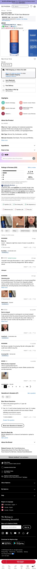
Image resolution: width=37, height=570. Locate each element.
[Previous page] (1, 386)
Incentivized (7, 226)
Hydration (18, 19)
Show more (4, 140)
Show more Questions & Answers (13, 425)
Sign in (7, 73)
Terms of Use (12, 551)
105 (27, 386)
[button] (22, 25)
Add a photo (4, 438)
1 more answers (7, 417)
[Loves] (31, 6)
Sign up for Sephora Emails (9, 523)
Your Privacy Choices (6, 553)
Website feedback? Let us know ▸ (18, 457)
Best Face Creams (24, 450)
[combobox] (20, 6)
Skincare (3, 10)
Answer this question (8, 420)
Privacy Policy (4, 551)
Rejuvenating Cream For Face (9, 450)
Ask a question (14, 17)
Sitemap (26, 551)
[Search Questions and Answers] (2, 396)
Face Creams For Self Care (8, 452)
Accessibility (20, 551)
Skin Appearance (6, 20)
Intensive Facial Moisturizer (24, 452)
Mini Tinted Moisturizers (18, 448)
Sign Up (26, 527)
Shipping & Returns (11, 76)
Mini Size (9, 10)
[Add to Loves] (34, 59)
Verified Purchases (25, 230)
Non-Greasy (24, 19)
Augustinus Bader (6, 13)
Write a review (32, 167)
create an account (16, 73)
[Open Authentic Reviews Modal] (16, 186)
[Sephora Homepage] (6, 6)
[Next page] (30, 386)
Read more (4, 287)
